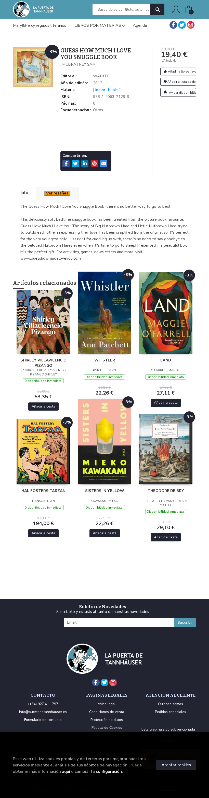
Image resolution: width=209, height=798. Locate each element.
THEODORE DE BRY (166, 490)
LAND (165, 360)
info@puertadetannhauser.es (43, 711)
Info (24, 192)
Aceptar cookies (176, 764)
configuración (109, 771)
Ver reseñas (57, 193)
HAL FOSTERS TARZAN (43, 490)
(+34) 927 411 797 (43, 704)
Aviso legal (107, 704)
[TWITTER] (182, 25)
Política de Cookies (107, 727)
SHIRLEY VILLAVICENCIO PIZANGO (43, 363)
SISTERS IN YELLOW (104, 490)
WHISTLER (104, 360)
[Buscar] (157, 9)
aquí (66, 771)
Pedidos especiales (170, 711)
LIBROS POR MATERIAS (98, 25)
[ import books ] (107, 89)
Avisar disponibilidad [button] (182, 93)
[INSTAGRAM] (190, 25)
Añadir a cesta (43, 406)
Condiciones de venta (106, 711)
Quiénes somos (170, 704)
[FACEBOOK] (173, 25)
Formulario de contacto (43, 719)
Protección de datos (106, 719)
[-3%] (43, 321)
